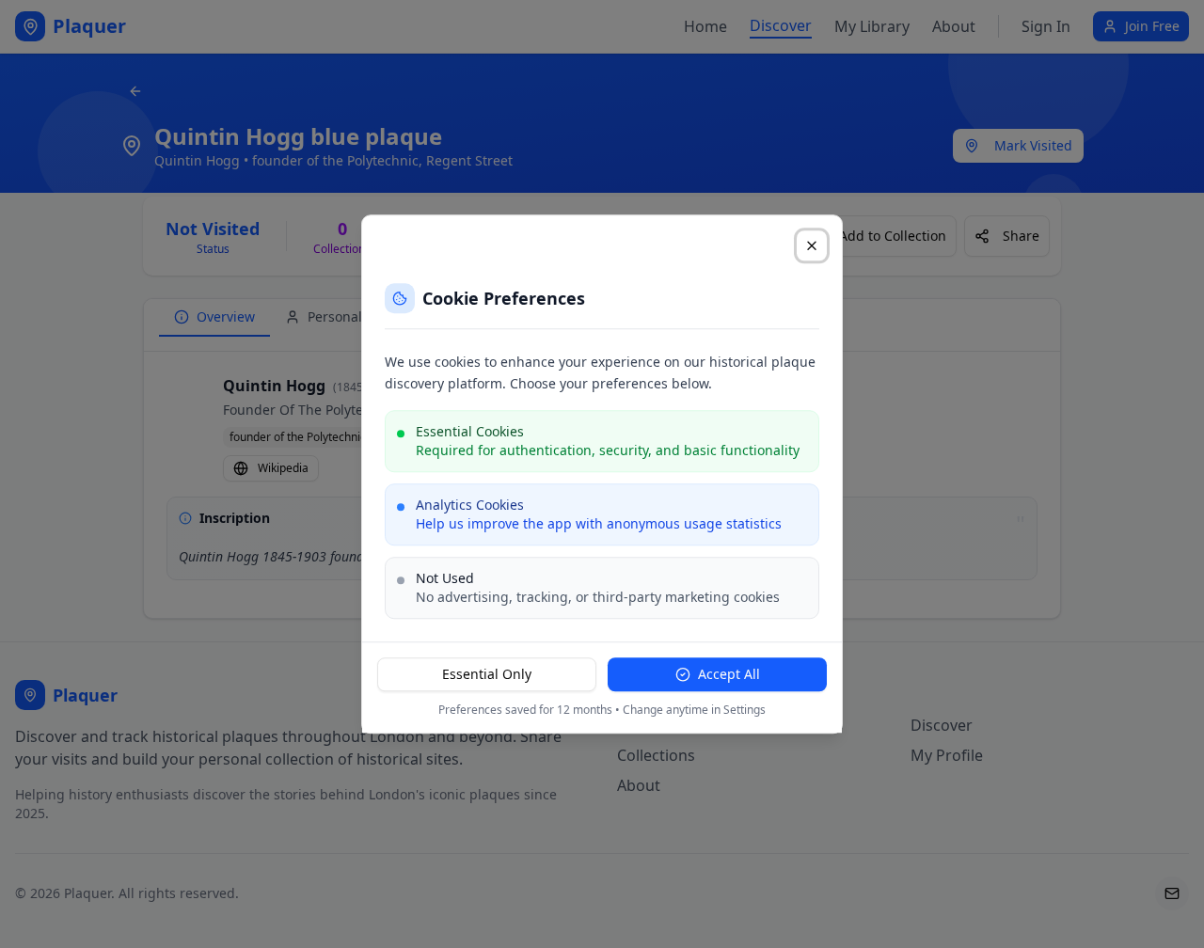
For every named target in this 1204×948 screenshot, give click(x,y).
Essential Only (486, 674)
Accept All (729, 674)
